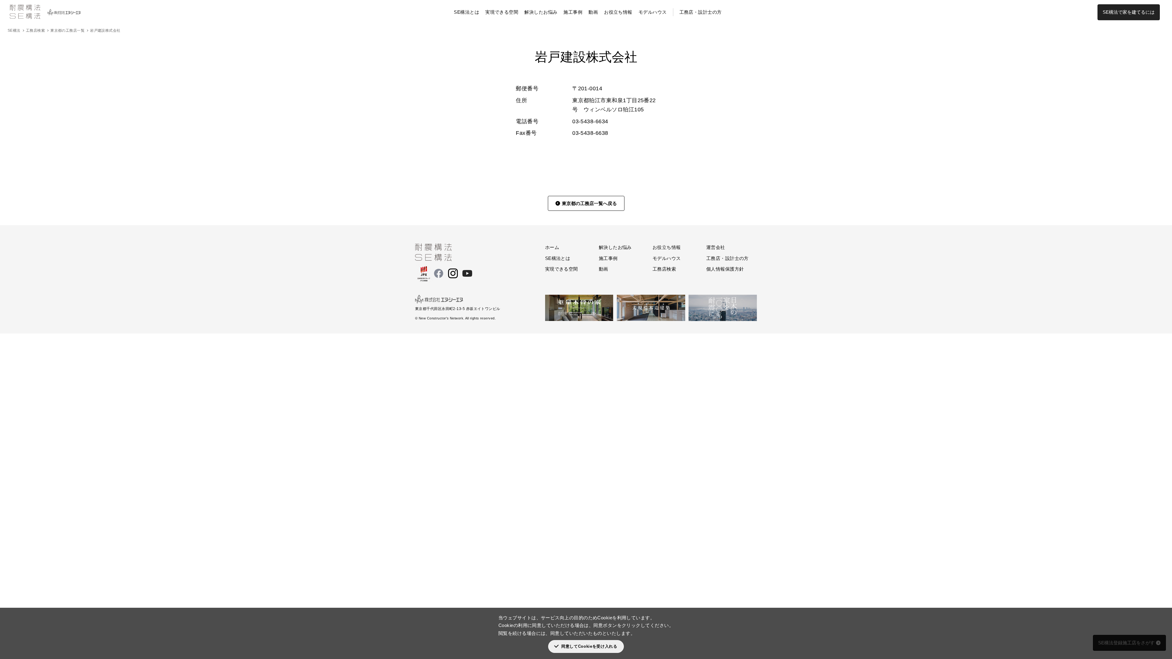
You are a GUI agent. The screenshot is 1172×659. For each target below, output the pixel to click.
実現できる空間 (501, 12)
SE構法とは (466, 12)
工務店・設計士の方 (700, 12)
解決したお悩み (540, 12)
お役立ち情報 (618, 12)
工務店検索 (35, 30)
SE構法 (14, 30)
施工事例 (572, 12)
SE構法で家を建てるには (1129, 12)
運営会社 (715, 247)
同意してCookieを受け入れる (589, 646)
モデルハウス (652, 12)
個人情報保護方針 (725, 269)
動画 (593, 12)
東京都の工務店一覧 (67, 30)
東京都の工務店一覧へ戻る (589, 203)
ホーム (552, 247)
